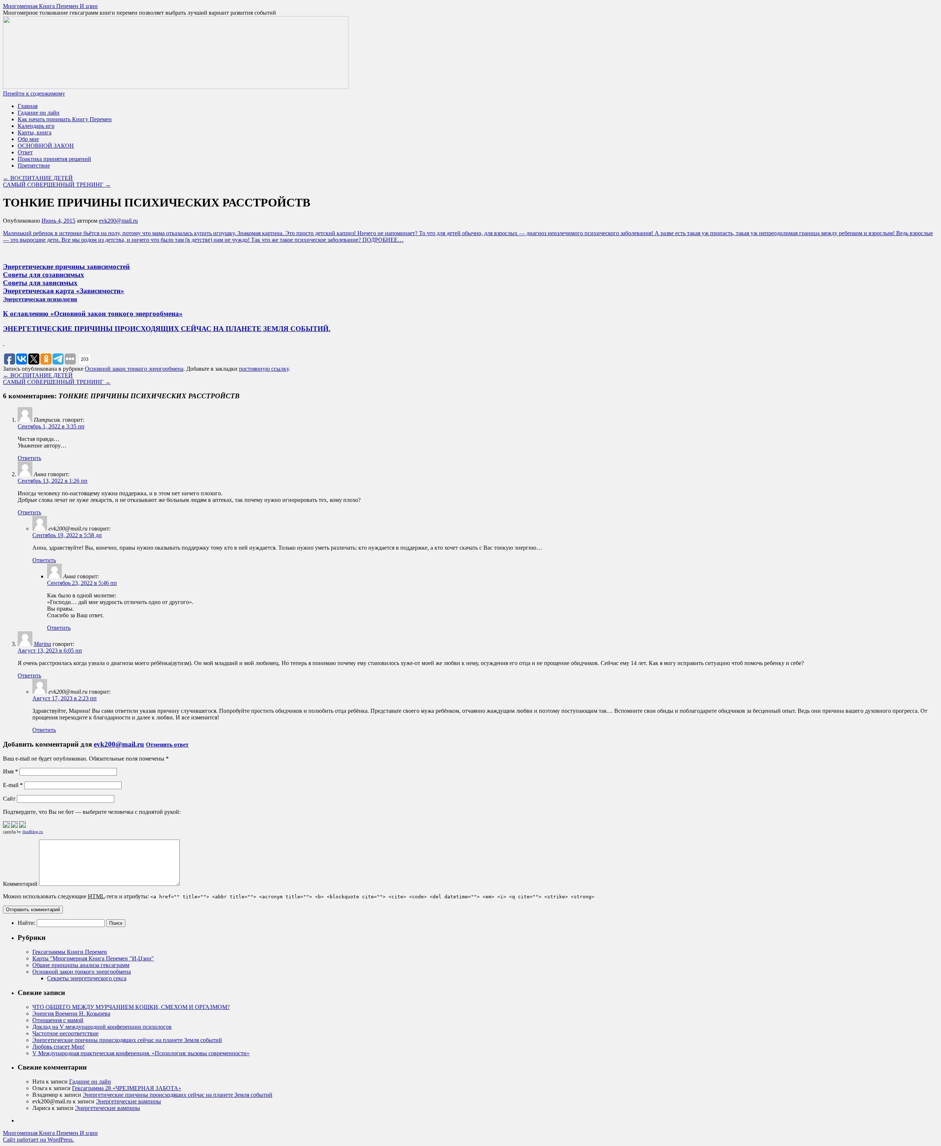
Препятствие (34, 165)
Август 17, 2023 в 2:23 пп (64, 698)
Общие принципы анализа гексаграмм (80, 965)
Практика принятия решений (54, 159)
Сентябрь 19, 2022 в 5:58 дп (67, 535)
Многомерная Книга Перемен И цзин (50, 6)
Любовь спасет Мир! (58, 1046)
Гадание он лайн (39, 112)
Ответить (29, 458)
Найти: (26, 923)
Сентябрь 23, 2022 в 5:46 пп (82, 583)
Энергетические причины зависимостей (66, 266)
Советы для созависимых (43, 275)
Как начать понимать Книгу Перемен (65, 119)
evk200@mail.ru (118, 221)
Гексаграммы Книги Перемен (69, 952)
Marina (42, 644)
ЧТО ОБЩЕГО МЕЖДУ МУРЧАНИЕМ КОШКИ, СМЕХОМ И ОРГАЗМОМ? (131, 1007)
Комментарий (20, 884)
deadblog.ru (32, 831)
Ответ (25, 152)
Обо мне (28, 139)
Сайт (9, 798)
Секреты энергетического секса (86, 978)
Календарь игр (36, 126)
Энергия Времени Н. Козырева (71, 1013)
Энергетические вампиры (128, 1101)
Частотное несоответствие (65, 1033)
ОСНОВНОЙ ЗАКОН (46, 146)
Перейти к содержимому (34, 93)
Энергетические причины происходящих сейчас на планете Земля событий (127, 1040)
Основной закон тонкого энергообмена (134, 369)
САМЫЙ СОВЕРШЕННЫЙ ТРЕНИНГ (57, 185)
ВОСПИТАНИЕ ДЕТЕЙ (38, 178)
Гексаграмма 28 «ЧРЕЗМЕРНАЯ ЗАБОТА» (126, 1088)
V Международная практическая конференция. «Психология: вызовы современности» (141, 1053)
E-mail (13, 785)
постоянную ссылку (264, 369)
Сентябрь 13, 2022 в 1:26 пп (52, 481)
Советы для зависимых (40, 283)
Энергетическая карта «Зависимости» (63, 291)
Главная (27, 106)
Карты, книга (34, 132)
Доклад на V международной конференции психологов (102, 1027)
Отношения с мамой (57, 1020)
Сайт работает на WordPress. (38, 1139)
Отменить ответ (167, 744)
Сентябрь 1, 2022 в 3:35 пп (51, 426)
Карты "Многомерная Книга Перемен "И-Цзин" (93, 958)
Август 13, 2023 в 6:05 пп (50, 650)
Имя (10, 771)
